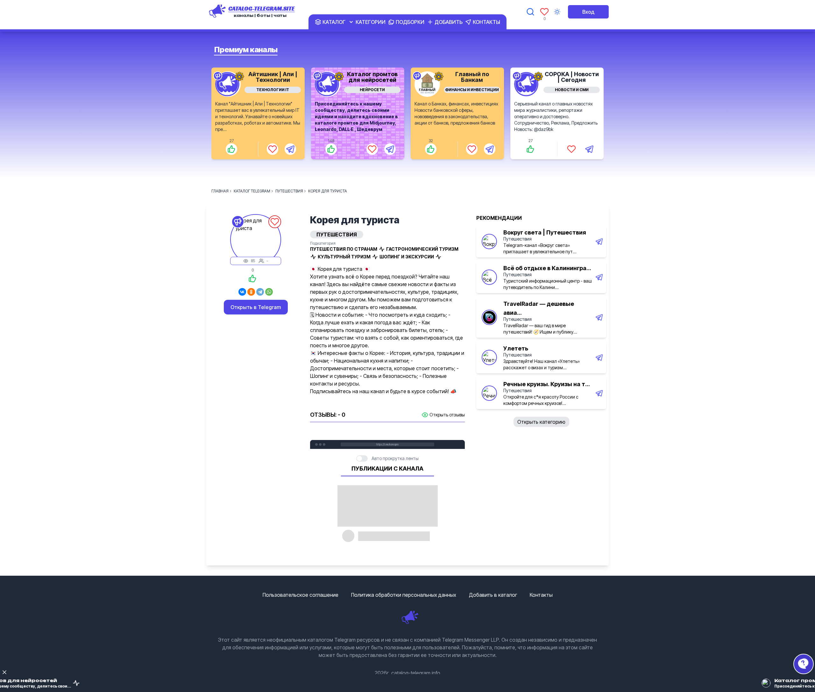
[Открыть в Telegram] (290, 149)
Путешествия (517, 238)
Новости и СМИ (572, 89)
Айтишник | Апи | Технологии (272, 77)
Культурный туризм (344, 256)
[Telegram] (260, 292)
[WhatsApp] (269, 292)
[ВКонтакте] (242, 292)
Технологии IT (272, 89)
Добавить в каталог (493, 595)
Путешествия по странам (343, 249)
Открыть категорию (541, 422)
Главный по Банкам (472, 77)
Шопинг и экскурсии (406, 256)
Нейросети (372, 89)
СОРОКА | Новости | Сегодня (572, 77)
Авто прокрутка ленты (395, 458)
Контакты (541, 595)
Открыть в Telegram (255, 307)
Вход (588, 12)
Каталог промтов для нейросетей (372, 77)
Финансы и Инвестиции (472, 89)
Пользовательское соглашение (300, 595)
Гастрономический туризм (422, 249)
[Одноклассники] (251, 292)
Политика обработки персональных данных (403, 595)
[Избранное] (544, 11)
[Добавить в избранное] (272, 149)
